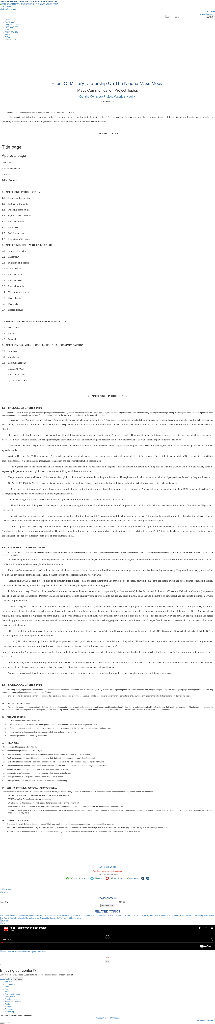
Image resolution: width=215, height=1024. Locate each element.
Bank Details (10, 996)
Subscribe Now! (6, 979)
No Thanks (18, 979)
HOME (7, 19)
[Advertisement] (107, 59)
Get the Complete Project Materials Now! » (107, 96)
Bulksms (8, 1006)
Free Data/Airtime (12, 999)
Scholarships (10, 984)
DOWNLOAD (10, 22)
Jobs (7, 986)
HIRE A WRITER (11, 27)
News (7, 991)
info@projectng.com (8, 9)
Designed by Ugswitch (205, 1020)
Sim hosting (9, 1009)
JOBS (7, 29)
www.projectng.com (207, 14)
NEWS (7, 34)
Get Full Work (108, 866)
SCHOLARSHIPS (11, 32)
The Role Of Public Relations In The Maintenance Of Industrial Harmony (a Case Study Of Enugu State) (41, 918)
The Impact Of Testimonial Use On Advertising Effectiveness (190, 915)
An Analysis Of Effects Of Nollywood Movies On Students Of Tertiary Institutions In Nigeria (131, 915)
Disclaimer (9, 1004)
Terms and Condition (13, 1001)
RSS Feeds (114, 1018)
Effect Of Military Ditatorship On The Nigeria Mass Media (22, 915)
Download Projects (12, 994)
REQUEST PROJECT (13, 24)
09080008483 (5, 6)
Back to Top (9, 1011)
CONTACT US (10, 39)
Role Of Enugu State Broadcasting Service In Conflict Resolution (70, 915)
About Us (8, 981)
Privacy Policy (102, 1018)
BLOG (7, 37)
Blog (6, 989)
